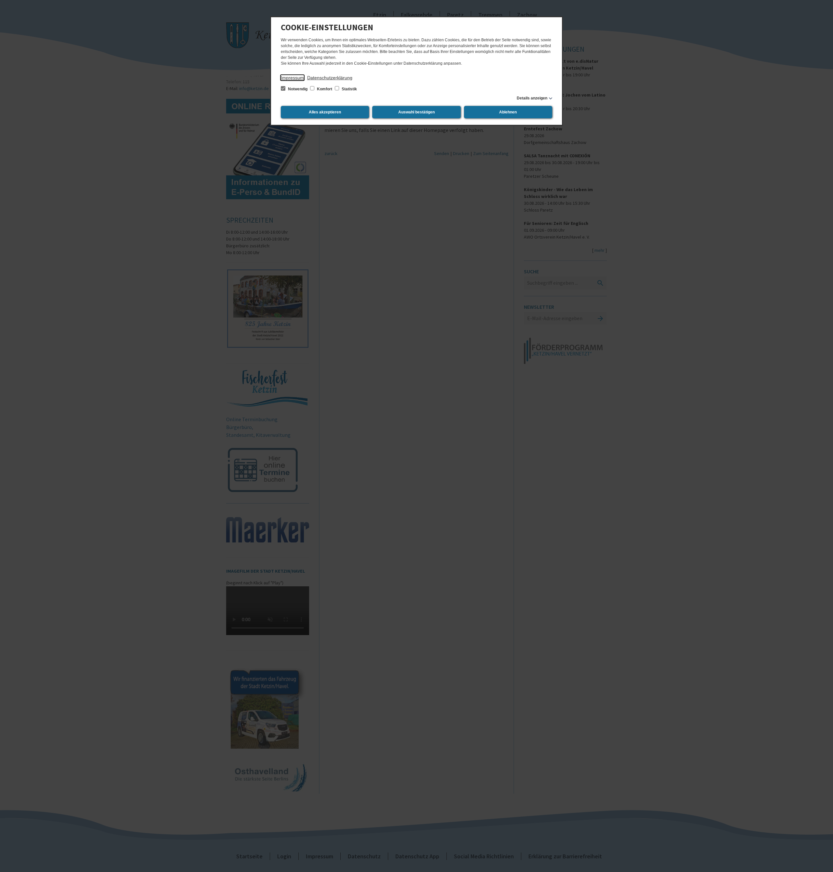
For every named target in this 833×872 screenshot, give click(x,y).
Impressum (292, 77)
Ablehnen (508, 112)
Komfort (324, 89)
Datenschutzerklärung (329, 77)
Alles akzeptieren (325, 112)
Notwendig (297, 89)
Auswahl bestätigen (416, 112)
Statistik (349, 89)
